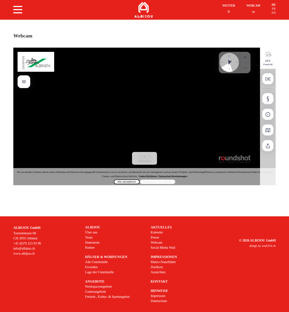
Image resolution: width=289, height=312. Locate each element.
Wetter (228, 5)
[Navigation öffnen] (17, 9)
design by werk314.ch (262, 245)
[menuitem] (107, 237)
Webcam (253, 5)
